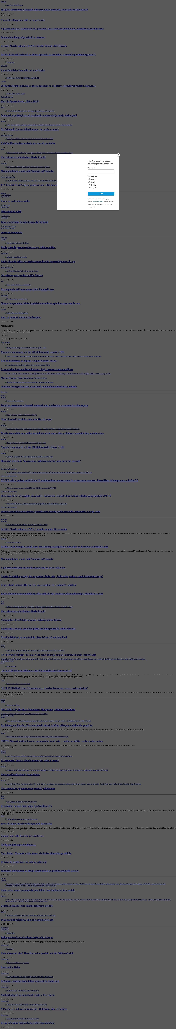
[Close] (118, 154)
